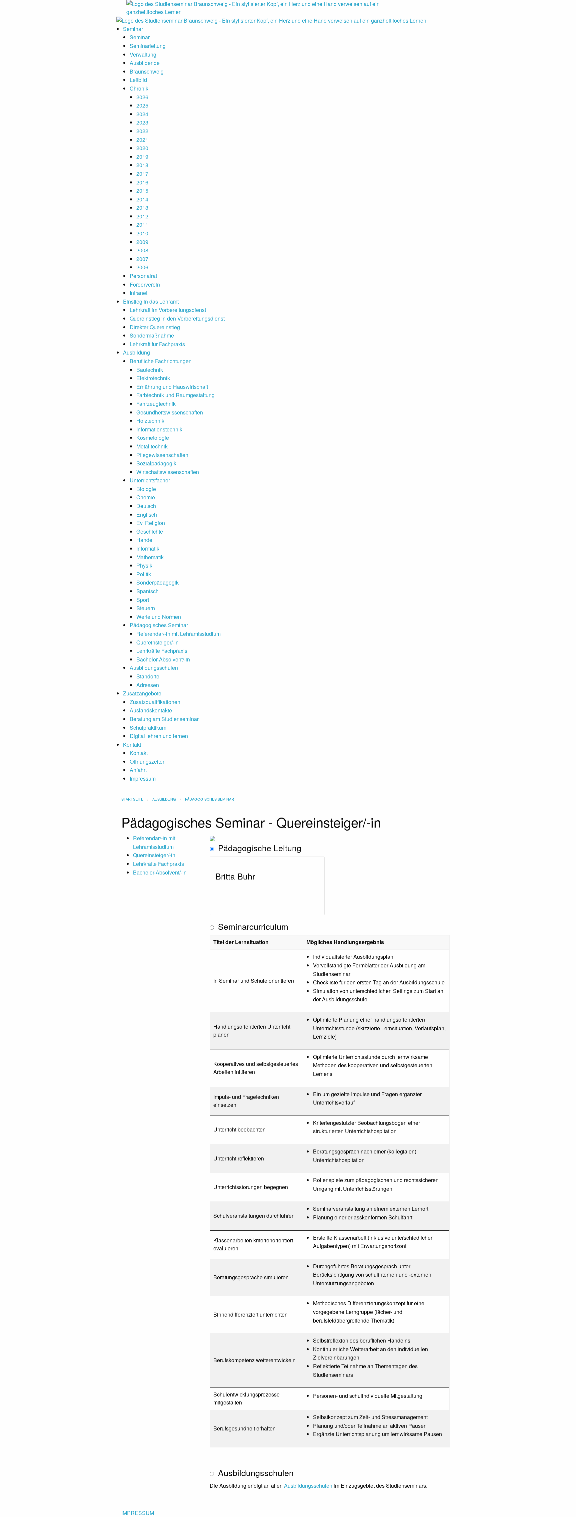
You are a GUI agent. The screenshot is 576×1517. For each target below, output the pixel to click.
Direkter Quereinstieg (155, 327)
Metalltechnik (152, 446)
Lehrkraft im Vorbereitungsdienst (168, 310)
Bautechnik (149, 370)
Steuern (145, 608)
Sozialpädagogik (156, 463)
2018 (142, 165)
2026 (142, 97)
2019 (142, 156)
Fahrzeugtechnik (156, 403)
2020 (142, 148)
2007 (142, 259)
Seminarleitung (148, 46)
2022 (142, 131)
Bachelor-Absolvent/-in (163, 659)
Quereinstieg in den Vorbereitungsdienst (177, 318)
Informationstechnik (159, 429)
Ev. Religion (150, 523)
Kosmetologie (152, 437)
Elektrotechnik (153, 378)
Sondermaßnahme (152, 335)
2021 (142, 139)
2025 (142, 105)
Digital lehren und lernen (159, 736)
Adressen (147, 685)
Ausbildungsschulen (154, 667)
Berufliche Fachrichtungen (161, 361)
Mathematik (150, 557)
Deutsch (146, 506)
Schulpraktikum (148, 727)
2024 (142, 114)
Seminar (133, 29)
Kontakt (132, 744)
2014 (142, 199)
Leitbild (138, 80)
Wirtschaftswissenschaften (167, 472)
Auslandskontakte (151, 710)
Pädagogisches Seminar (159, 625)
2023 (142, 122)
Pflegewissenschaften (162, 455)
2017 (142, 173)
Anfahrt (138, 770)
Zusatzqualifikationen (155, 702)
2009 (142, 242)
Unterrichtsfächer (150, 480)
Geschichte (149, 531)
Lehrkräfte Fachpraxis (161, 650)
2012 (142, 216)
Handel (145, 540)
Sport (142, 600)
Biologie (146, 489)
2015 (142, 190)
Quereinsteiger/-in (157, 642)
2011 (142, 224)
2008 (142, 250)
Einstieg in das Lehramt (151, 301)
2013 (142, 207)
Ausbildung (136, 352)
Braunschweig (147, 71)
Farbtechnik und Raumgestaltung (175, 395)
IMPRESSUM (137, 1513)
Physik (144, 565)
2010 (142, 233)
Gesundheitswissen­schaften (169, 412)
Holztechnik (150, 420)
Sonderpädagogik (157, 582)
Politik (143, 574)
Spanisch (147, 591)
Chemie (145, 497)
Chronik (139, 88)
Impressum (143, 778)
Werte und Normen (158, 617)
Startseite (132, 799)
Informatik (147, 548)
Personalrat (143, 276)
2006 (142, 267)
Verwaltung (143, 54)
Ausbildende (145, 63)
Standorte (147, 676)
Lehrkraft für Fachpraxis (157, 344)
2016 (142, 182)
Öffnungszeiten (148, 761)
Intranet (138, 293)
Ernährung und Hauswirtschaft (172, 386)
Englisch (146, 514)
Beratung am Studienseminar (164, 719)
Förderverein (145, 284)
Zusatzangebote (142, 693)
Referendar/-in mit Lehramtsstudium (178, 633)
